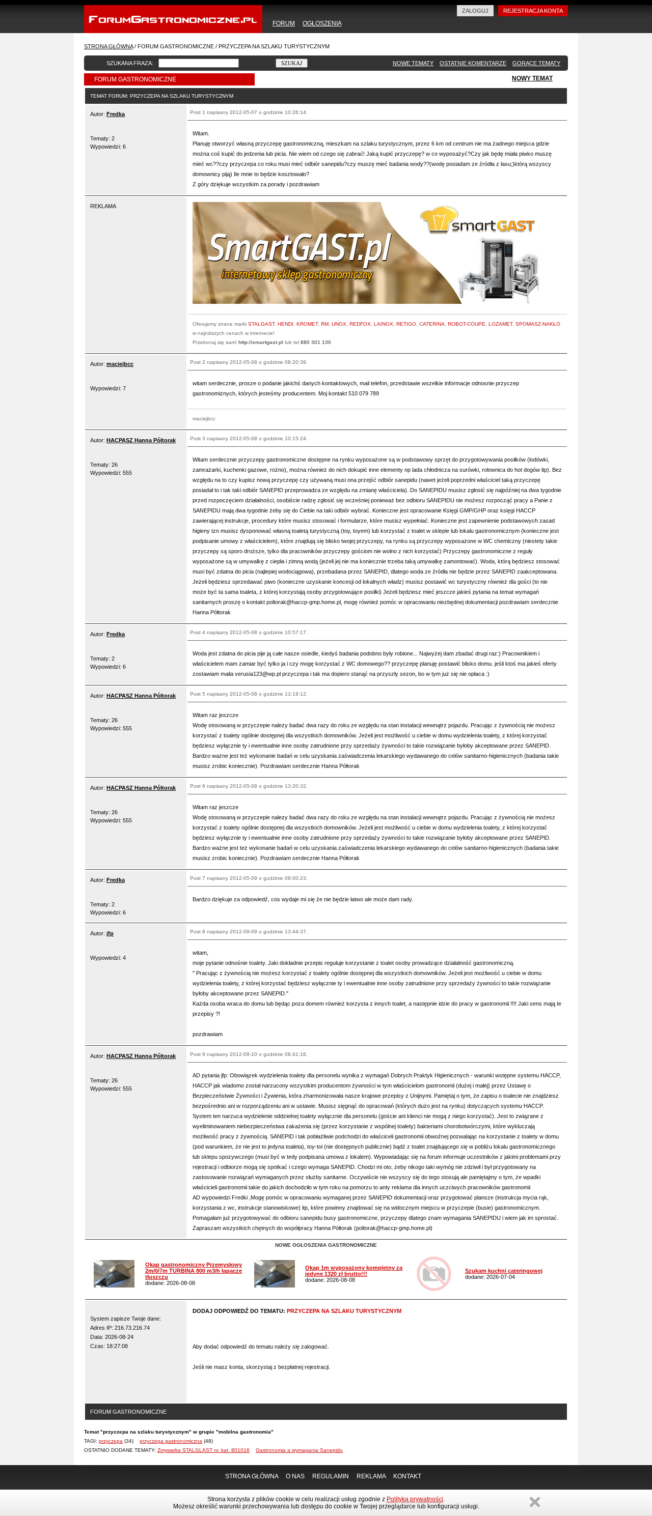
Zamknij (535, 1502)
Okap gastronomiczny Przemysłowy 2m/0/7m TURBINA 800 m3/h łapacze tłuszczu (193, 1271)
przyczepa (111, 1441)
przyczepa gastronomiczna (171, 1441)
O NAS (295, 1476)
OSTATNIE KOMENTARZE (473, 63)
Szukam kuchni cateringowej (503, 1271)
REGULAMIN (330, 1476)
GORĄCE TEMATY (536, 63)
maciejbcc (119, 364)
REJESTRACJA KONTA (533, 11)
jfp (110, 933)
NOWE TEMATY (413, 63)
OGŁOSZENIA (322, 23)
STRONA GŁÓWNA (108, 46)
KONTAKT (407, 1476)
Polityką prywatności (415, 1499)
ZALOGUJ (475, 11)
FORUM (284, 23)
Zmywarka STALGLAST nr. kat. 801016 (203, 1450)
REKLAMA (371, 1476)
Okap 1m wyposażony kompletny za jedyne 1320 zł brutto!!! (353, 1271)
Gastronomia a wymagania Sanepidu (299, 1450)
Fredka (115, 114)
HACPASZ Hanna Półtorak (141, 440)
